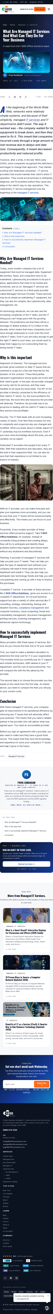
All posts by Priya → (32, 805)
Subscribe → (41, 1084)
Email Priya (16, 805)
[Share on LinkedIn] (15, 97)
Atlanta (5, 1203)
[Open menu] (48, 9)
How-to (6, 1222)
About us (6, 1240)
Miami (5, 1200)
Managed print (8, 1159)
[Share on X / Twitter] (9, 97)
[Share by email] (20, 97)
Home (5, 25)
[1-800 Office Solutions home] (8, 9)
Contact (6, 1243)
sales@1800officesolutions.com (15, 1144)
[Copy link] (26, 97)
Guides (5, 1218)
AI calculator (8, 1231)
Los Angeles (7, 1194)
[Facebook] (5, 1278)
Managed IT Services (16, 756)
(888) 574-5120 (10, 1130)
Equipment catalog (10, 1182)
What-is (6, 1225)
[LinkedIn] (11, 1278)
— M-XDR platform (10, 1172)
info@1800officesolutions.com (14, 1141)
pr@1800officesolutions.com (14, 1147)
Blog (4, 1215)
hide (16, 228)
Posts (12, 25)
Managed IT (7, 1166)
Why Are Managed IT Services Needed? (20, 822)
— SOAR (6, 1178)
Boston (5, 1206)
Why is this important (13, 827)
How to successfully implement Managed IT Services (25, 831)
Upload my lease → (26, 864)
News (5, 1228)
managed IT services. (28, 192)
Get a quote (39, 9)
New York (6, 1190)
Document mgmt (9, 1162)
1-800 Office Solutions (16, 593)
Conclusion (9, 835)
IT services (33, 119)
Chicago (6, 1197)
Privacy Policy (8, 1309)
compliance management (31, 607)
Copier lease (8, 1156)
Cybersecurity (8, 1169)
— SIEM (6, 1175)
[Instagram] (16, 1278)
